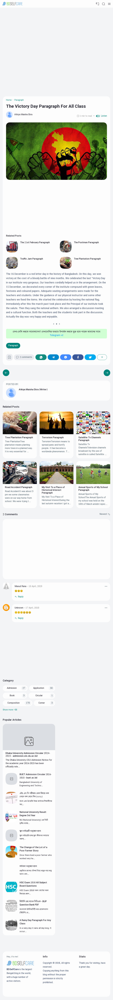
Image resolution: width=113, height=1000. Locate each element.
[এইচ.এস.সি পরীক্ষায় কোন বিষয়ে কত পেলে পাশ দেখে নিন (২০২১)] (11, 803)
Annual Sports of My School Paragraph (93, 488)
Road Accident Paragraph (18, 487)
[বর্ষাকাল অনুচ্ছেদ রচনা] (11, 876)
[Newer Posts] (107, 372)
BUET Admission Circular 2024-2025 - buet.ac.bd (35, 776)
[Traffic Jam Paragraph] (12, 268)
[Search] (103, 3)
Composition (13, 703)
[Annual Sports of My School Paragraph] (93, 483)
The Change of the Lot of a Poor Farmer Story (33, 849)
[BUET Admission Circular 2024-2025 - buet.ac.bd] (11, 784)
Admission (12, 688)
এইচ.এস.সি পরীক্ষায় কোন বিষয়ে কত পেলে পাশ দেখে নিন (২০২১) (34, 795)
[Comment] (104, 514)
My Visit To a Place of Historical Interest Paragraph (53, 490)
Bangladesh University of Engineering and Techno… (31, 784)
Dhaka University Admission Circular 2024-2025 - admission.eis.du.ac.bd (28, 754)
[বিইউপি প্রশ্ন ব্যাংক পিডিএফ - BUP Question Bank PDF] (11, 911)
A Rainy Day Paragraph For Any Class (35, 922)
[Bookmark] (9, 358)
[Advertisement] (56, 29)
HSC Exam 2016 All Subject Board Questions (33, 884)
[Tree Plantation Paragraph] (66, 268)
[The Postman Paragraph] (66, 252)
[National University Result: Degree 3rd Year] (11, 822)
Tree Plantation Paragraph (87, 259)
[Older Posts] (6, 372)
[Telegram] (53, 357)
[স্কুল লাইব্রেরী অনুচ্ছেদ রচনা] (11, 841)
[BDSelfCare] (12, 4)
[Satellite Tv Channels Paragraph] (93, 433)
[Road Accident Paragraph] (20, 483)
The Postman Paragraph (86, 242)
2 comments (26, 357)
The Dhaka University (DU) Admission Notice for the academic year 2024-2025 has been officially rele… (29, 763)
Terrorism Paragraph (53, 437)
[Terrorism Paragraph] (57, 433)
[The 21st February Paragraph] (12, 252)
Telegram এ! (56, 335)
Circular (39, 695)
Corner (41, 703)
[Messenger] (65, 357)
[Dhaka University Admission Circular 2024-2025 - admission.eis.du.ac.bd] (29, 749)
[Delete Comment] (105, 586)
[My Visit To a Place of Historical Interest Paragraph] (57, 483)
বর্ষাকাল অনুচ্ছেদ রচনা (28, 866)
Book (12, 695)
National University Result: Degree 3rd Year (33, 813)
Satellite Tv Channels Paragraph (89, 439)
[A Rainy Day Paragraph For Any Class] (11, 930)
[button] (100, 116)
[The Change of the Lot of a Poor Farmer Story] (11, 857)
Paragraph (13, 345)
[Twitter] (90, 357)
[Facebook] (78, 357)
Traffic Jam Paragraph (31, 259)
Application (38, 688)
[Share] (102, 357)
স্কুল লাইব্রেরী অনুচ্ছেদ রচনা (30, 831)
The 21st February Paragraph (35, 242)
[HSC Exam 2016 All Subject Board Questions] (11, 892)
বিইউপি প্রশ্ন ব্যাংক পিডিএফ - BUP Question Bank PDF (33, 903)
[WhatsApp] (41, 357)
